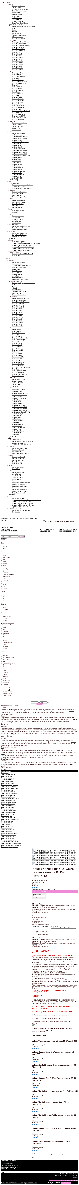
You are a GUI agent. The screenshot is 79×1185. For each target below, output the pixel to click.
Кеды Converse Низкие (19, 229)
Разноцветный (7, 695)
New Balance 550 (17, 56)
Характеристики (41, 931)
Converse (5, 580)
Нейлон (5, 640)
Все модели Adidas (18, 133)
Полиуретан (6, 637)
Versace (5, 555)
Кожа (4, 627)
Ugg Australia (6, 576)
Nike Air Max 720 (18, 100)
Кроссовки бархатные (8, 804)
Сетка (4, 644)
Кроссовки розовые (7, 836)
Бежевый (5, 686)
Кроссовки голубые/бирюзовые (11, 845)
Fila (9, 181)
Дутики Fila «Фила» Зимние (21, 245)
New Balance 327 (17, 52)
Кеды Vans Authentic (18, 236)
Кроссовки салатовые (8, 812)
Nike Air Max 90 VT (18, 116)
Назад (34, 848)
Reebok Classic (17, 205)
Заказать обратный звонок (69, 1180)
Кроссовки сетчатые (7, 805)
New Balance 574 (17, 59)
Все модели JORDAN (19, 123)
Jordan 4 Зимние (17, 126)
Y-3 (4, 586)
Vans (4, 578)
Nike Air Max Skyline (19, 114)
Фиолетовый (6, 688)
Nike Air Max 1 (17, 88)
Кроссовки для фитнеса (8, 786)
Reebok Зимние (17, 14)
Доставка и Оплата (42, 933)
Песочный (6, 659)
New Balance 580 (17, 61)
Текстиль (5, 631)
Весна (4, 595)
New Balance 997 (17, 68)
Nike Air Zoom (17, 87)
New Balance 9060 (18, 47)
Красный (5, 672)
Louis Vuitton (16, 33)
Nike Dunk (15, 78)
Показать (15, 705)
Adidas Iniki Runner (18, 171)
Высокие (5, 609)
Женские (5, 548)
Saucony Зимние (17, 21)
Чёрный (5, 669)
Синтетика (6, 633)
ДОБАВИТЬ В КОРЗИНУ (41, 891)
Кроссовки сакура (7, 821)
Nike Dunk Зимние (18, 76)
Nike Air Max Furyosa (19, 83)
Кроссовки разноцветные (9, 847)
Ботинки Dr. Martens (19, 38)
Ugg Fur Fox (16, 255)
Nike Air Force (16, 104)
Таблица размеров (52, 889)
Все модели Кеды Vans (19, 233)
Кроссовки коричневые (8, 835)
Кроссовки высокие (7, 783)
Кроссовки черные (7, 823)
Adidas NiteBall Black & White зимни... (63, 928)
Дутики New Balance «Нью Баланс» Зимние (26, 243)
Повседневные (7, 616)
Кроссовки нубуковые (8, 797)
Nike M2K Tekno (17, 102)
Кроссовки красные (7, 826)
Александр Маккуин (19, 186)
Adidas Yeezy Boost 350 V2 (21, 155)
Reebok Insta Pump (18, 204)
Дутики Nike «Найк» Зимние (22, 250)
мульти (5, 648)
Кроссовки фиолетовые (8, 840)
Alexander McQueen (8, 574)
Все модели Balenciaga (19, 192)
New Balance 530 (17, 54)
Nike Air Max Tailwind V (20, 81)
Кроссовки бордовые (8, 817)
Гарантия (27, 1183)
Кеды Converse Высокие (20, 228)
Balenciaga (6, 569)
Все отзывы (4, 773)
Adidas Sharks (16, 161)
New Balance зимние (19, 11)
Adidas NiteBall (17, 147)
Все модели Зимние (18, 6)
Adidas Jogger (16, 159)
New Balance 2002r (18, 50)
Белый (4, 670)
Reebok (5, 563)
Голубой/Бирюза (7, 693)
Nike (4, 559)
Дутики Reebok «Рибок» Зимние (23, 247)
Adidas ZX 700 (17, 176)
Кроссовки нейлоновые (8, 802)
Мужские (5, 546)
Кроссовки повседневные (9, 785)
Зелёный (5, 676)
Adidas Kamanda (17, 167)
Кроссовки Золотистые (8, 810)
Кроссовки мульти (7, 809)
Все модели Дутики (18, 242)
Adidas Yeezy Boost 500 (19, 152)
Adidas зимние (17, 135)
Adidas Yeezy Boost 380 (19, 154)
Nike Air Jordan (17, 97)
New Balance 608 (17, 62)
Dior (13, 28)
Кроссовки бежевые (7, 838)
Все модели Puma (18, 211)
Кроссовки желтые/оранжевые (11, 843)
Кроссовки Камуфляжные (9, 841)
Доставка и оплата (17, 1183)
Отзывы (8, 1183)
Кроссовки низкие (7, 781)
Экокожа (5, 646)
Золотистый (6, 655)
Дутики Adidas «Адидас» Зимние (23, 248)
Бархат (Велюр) (7, 642)
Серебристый (6, 680)
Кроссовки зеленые (7, 829)
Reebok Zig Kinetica (18, 202)
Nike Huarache (17, 112)
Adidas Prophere (17, 164)
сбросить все (4, 538)
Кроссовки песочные (8, 814)
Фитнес (5, 618)
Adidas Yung (16, 166)
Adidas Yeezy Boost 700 (19, 150)
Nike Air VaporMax (18, 105)
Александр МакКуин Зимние (22, 188)
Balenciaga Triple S (18, 193)
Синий (5, 674)
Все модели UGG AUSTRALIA (22, 254)
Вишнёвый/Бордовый (9, 663)
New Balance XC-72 (18, 49)
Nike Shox (15, 95)
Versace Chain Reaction (19, 35)
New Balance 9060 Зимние (20, 45)
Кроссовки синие (6, 828)
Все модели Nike (17, 73)
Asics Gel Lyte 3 (17, 219)
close (33, 1157)
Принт (4, 661)
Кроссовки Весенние (8, 774)
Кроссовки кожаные (7, 790)
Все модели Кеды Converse (21, 226)
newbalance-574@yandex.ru (9, 1160)
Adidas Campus (17, 140)
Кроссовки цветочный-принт (10, 819)
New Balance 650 (17, 57)
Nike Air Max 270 (18, 99)
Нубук (4, 635)
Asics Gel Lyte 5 (17, 221)
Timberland (11, 238)
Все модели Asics (18, 216)
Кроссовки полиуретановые (10, 798)
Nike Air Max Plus (18, 107)
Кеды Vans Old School (19, 235)
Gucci (14, 30)
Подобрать (40, 704)
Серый (4, 678)
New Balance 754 (17, 64)
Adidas (4, 561)
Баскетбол (5, 620)
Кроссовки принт (6, 816)
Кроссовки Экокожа (7, 807)
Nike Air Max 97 (17, 109)
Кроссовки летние (7, 776)
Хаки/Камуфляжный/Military (11, 690)
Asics (4, 565)
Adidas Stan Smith (18, 174)
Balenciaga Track (17, 195)
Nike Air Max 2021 (18, 93)
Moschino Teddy (17, 37)
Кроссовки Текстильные (9, 793)
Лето (4, 597)
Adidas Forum (16, 143)
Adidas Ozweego (17, 157)
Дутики (5, 571)
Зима (4, 600)
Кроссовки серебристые (9, 833)
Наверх (3, 1172)
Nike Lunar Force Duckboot (21, 111)
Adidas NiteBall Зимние (20, 136)
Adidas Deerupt (17, 169)
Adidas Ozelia (16, 145)
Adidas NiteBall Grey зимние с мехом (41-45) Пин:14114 (55, 1091)
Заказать (35, 897)
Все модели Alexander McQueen (22, 185)
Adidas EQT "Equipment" (20, 142)
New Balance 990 (17, 66)
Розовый (5, 684)
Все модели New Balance (20, 42)
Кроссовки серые (6, 831)
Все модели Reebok (18, 200)
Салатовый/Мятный (8, 657)
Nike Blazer (16, 92)
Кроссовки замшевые (8, 792)
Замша (4, 629)
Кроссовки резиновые (8, 800)
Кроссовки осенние (7, 778)
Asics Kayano (16, 217)
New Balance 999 (17, 69)
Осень (4, 599)
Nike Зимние (16, 16)
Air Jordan (5, 584)
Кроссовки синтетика (8, 795)
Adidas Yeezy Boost (18, 149)
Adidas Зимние (17, 18)
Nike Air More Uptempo (19, 118)
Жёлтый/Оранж (7, 691)
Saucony (5, 588)
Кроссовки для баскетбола (9, 788)
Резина (5, 639)
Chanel (14, 31)
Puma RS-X (16, 212)
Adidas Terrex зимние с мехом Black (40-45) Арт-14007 (54, 1041)
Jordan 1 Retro (16, 128)
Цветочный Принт (8, 665)
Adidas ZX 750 (17, 178)
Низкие (5, 607)
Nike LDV (15, 85)
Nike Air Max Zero (18, 119)
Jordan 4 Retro (16, 130)
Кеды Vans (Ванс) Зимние (20, 23)
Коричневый (6, 682)
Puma (4, 582)
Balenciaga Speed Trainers (20, 197)
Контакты (33, 1183)
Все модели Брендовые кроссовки (23, 26)
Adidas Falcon (16, 162)
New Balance (6, 557)
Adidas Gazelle (17, 173)
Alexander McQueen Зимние (21, 9)
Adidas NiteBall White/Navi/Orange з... (46, 926)
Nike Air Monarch (18, 80)
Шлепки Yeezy (13, 180)
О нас (3, 1183)
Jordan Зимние (17, 7)
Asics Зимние (16, 19)
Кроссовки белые (6, 824)
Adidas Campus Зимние (19, 138)
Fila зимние (16, 12)
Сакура (5, 667)
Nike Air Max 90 (17, 90)
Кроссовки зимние (7, 779)
